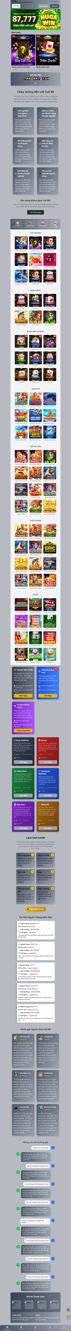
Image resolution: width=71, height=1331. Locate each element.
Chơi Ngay (48, 696)
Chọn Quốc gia (55, 1)
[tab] (17, 224)
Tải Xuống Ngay (35, 212)
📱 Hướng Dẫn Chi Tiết (35, 909)
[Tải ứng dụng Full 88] (35, 19)
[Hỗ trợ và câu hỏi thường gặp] (68, 1310)
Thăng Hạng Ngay (23, 731)
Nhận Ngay (23, 696)
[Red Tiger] (54, 1304)
